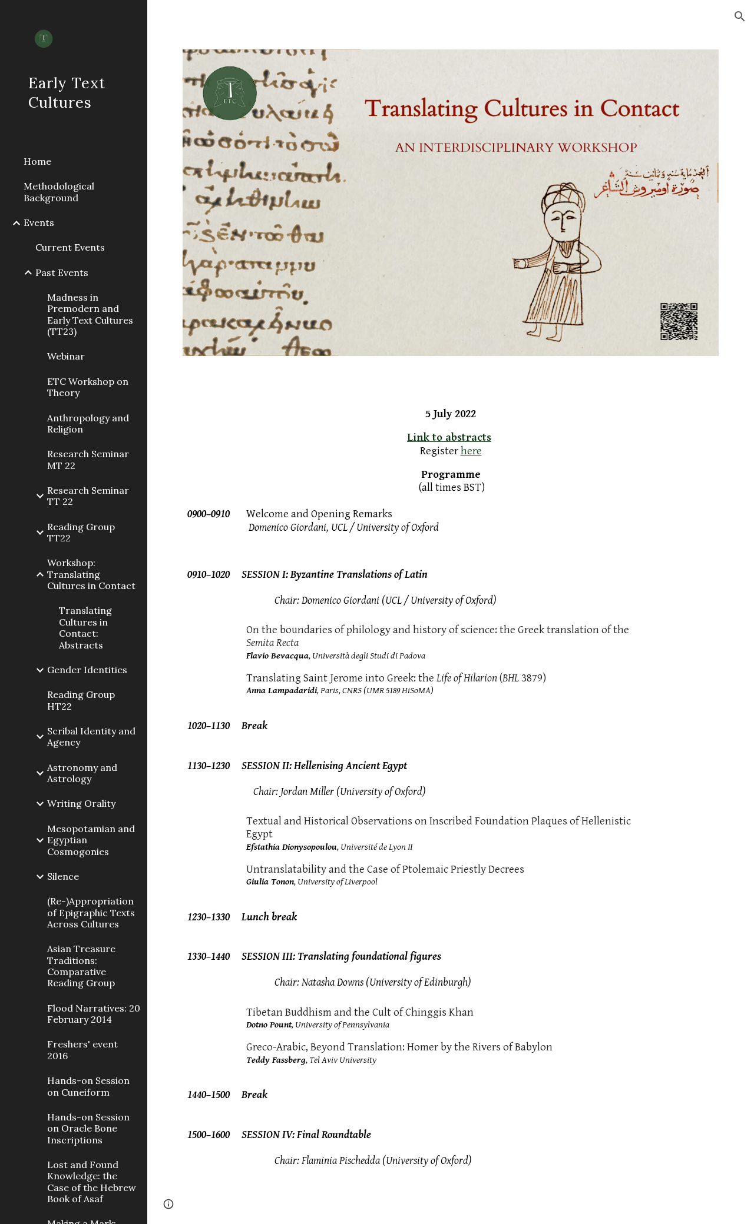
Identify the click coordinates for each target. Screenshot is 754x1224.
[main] (451, 806)
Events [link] (39, 222)
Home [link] (37, 161)
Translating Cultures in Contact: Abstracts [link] (85, 627)
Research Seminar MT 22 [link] (88, 459)
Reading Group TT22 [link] (81, 532)
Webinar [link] (66, 356)
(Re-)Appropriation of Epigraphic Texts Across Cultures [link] (91, 912)
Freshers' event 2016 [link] (82, 1049)
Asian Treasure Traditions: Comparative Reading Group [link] (81, 966)
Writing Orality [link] (81, 803)
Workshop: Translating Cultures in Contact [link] (91, 574)
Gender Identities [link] (87, 670)
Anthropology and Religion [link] (88, 423)
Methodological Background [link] (59, 191)
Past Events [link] (61, 272)
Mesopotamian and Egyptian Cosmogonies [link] (91, 840)
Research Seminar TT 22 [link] (88, 495)
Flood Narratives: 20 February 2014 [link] (93, 1013)
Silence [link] (63, 876)
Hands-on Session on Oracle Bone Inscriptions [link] (88, 1128)
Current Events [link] (70, 247)
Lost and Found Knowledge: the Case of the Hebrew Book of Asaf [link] (91, 1182)
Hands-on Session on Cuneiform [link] (88, 1086)
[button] (740, 16)
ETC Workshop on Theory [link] (87, 386)
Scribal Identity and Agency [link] (91, 736)
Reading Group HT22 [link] (81, 699)
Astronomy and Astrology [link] (82, 772)
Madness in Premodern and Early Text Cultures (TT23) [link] (90, 314)
